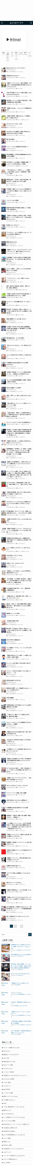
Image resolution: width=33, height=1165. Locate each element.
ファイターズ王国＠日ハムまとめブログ (14, 1155)
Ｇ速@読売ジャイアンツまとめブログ (13, 1148)
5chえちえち (6, 1051)
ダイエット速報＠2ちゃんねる (11, 1047)
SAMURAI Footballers (9, 1131)
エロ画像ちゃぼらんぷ (8, 56)
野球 (25, 53)
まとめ (21, 53)
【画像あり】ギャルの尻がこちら (20, 983)
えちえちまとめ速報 (8, 1079)
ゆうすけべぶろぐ (8, 1068)
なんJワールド (7, 1152)
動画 (3, 53)
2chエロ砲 (6, 1058)
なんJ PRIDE (18, 1034)
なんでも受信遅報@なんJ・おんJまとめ (14, 1134)
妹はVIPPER (17, 984)
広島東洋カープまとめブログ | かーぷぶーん (15, 1075)
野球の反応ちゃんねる (9, 1061)
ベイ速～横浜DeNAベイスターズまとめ (13, 1106)
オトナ (29, 54)
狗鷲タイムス (6, 1141)
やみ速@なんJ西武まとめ (10, 1127)
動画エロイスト (16, 56)
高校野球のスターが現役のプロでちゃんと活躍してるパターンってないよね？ (21, 946)
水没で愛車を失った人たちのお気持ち (21, 954)
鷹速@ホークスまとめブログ (21, 1005)
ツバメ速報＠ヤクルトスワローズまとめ (14, 1117)
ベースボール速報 (8, 1093)
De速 (4, 1103)
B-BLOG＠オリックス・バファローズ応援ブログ (16, 1124)
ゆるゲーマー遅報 (8, 1065)
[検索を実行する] (30, 934)
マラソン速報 (6, 1138)
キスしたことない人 (16, 992)
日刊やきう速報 (7, 1145)
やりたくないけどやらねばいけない (20, 973)
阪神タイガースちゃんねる (10, 1096)
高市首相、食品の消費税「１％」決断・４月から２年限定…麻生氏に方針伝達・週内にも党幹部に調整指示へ (21, 965)
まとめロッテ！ (7, 1086)
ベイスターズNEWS (8, 1072)
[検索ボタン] (31, 23)
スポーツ (12, 54)
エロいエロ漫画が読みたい (10, 1159)
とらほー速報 (6, 1082)
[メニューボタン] (2, 23)
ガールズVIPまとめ (19, 956)
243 (22, 926)
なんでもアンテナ (16, 23)
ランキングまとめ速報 (9, 1120)
